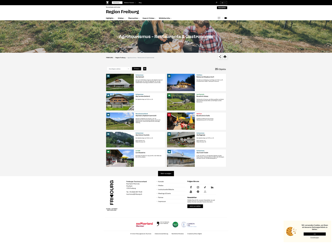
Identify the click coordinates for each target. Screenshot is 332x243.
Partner (160, 197)
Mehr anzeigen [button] (166, 173)
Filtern (137, 68)
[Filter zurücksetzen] (144, 68)
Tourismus (116, 2)
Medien (160, 185)
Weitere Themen (129, 2)
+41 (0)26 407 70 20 (135, 192)
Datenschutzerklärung (161, 233)
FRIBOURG (109, 57)
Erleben (121, 18)
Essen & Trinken (148, 18)
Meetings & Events (164, 193)
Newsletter (222, 7)
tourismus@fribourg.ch (134, 194)
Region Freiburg (120, 57)
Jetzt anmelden (195, 206)
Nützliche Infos (164, 18)
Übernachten (133, 18)
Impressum (162, 201)
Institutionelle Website (166, 189)
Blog (140, 2)
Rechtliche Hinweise (178, 233)
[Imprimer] (225, 57)
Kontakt (161, 181)
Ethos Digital (198, 233)
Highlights (109, 18)
